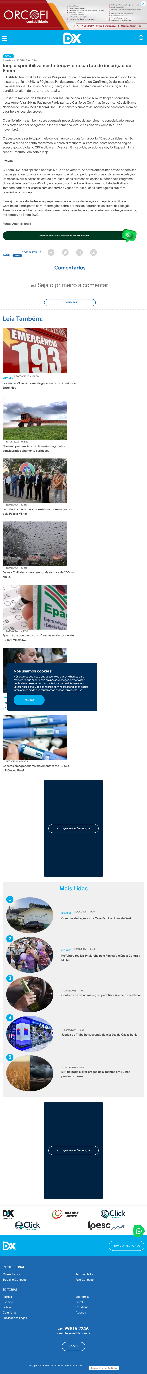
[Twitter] (65, 252)
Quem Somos (12, 1274)
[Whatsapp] (79, 252)
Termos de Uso (85, 1274)
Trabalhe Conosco (15, 1280)
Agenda (81, 1312)
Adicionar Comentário (70, 304)
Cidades (8, 378)
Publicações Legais (15, 1318)
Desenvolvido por (104, 1368)
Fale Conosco (85, 1280)
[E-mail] (93, 252)
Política (7, 1297)
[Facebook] (51, 252)
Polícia (7, 1307)
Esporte (8, 1302)
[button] (4, 38)
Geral (8, 56)
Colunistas (9, 1312)
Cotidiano (82, 1307)
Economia (82, 1297)
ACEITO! (29, 700)
